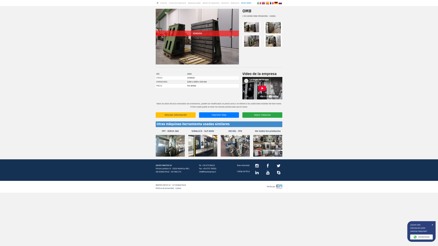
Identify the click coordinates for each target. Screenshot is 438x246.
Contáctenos (423, 237)
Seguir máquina (262, 115)
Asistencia (225, 3)
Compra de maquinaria (177, 3)
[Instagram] (257, 166)
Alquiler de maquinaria (211, 3)
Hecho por (271, 187)
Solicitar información (176, 115)
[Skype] (257, 173)
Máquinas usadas (194, 3)
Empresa (163, 3)
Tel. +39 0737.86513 (207, 165)
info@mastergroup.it (207, 172)
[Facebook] (268, 166)
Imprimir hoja (219, 115)
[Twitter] (278, 166)
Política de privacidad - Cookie (168, 188)
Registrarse (235, 3)
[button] (162, 36)
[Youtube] (268, 173)
